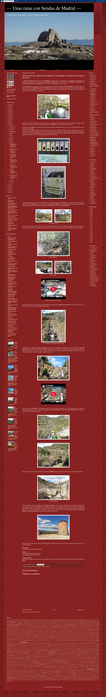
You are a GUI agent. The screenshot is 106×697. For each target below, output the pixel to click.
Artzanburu (76, 622)
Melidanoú (23, 651)
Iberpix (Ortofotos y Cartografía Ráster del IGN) (12, 212)
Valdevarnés (75, 677)
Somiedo (97, 673)
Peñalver (66, 659)
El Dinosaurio (45, 636)
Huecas (56, 643)
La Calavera (67, 645)
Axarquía (17, 623)
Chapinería (83, 631)
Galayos (76, 639)
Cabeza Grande (25, 626)
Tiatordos (67, 674)
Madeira (92, 193)
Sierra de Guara (86, 670)
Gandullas (97, 639)
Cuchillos (81, 634)
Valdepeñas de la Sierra (58, 677)
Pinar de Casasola (29, 662)
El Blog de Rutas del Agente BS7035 (12, 204)
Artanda (69, 622)
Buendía (55, 625)
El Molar (28, 566)
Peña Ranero (36, 659)
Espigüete (78, 638)
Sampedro (67, 667)
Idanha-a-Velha (80, 643)
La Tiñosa (65, 646)
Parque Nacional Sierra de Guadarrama (12, 299)
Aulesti (98, 622)
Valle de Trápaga (31, 678)
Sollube (94, 673)
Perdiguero (95, 659)
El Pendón (93, 636)
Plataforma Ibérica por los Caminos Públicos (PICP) (12, 302)
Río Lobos (20, 666)
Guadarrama (32, 566)
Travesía (92, 284)
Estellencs (94, 638)
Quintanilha (36, 664)
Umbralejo (90, 675)
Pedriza (92, 122)
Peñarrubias (70, 659)
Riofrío (28, 666)
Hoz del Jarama (44, 643)
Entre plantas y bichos (12, 209)
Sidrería (92, 282)
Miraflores (53, 651)
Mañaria (80, 650)
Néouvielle (16, 655)
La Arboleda (54, 645)
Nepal (91, 196)
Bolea (21, 625)
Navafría (84, 654)
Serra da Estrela (13, 670)
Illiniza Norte (86, 643)
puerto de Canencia (67, 663)
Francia (91, 179)
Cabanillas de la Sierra (82, 625)
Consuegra (18, 634)
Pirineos (92, 126)
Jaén (22, 645)
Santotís (56, 669)
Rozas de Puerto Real (20, 667)
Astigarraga (88, 622)
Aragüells (31, 622)
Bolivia (91, 166)
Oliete (64, 655)
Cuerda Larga (9, 635)
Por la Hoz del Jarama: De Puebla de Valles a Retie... (13, 166)
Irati (12, 645)
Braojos (42, 625)
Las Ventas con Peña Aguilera (93, 647)
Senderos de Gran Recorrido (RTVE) (12, 321)
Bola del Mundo (16, 625)
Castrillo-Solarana (39, 630)
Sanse (27, 669)
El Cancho (33, 636)
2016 (9, 122)
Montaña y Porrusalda (12, 218)
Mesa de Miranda (41, 651)
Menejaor (27, 651)
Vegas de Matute (85, 678)
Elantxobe (25, 638)
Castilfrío (23, 630)
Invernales (92, 265)
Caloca (19, 627)
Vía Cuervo (18, 679)
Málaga (46, 650)
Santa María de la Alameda (33, 669)
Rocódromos (93, 276)
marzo (10, 142)
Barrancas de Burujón (64, 623)
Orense (91, 119)
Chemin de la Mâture (89, 631)
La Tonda (69, 646)
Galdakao (80, 639)
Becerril (75, 623)
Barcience (58, 623)
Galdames (84, 639)
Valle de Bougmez (95, 677)
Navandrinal (93, 654)
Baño (55, 623)
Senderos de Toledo (12, 323)
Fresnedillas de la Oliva (44, 639)
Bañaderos (52, 623)
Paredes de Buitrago (43, 656)
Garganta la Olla (35, 640)
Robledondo (83, 666)
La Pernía (53, 646)
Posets (95, 662)
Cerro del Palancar (46, 631)
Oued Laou (14, 656)
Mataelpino (11, 651)
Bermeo (86, 623)
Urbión (91, 153)
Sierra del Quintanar (10, 673)
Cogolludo (28, 632)
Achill (67, 619)
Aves (91, 252)
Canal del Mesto (26, 555)
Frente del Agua (36, 639)
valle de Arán (83, 677)
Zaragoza (92, 154)
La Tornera (73, 646)
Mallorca (92, 110)
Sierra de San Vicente (64, 671)
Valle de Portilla (18, 678)
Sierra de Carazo (68, 670)
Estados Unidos (93, 177)
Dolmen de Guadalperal (85, 635)
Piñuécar (57, 662)
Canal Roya (75, 627)
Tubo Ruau (70, 675)
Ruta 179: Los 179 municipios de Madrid (12, 314)
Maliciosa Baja (58, 650)
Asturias (92, 79)
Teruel (91, 149)
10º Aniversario (93, 247)
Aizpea (74, 619)
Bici (91, 254)
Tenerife (92, 148)
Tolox (76, 674)
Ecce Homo (11, 636)
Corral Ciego (34, 634)
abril (10, 140)
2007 (91, 212)
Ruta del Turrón (93, 278)
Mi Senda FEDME (12, 282)
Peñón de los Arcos (76, 659)
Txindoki (84, 675)
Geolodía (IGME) (11, 266)
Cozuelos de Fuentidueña (58, 634)
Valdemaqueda (38, 677)
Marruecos (92, 195)
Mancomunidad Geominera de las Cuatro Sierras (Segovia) (12, 279)
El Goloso (63, 636)
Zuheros (12, 681)
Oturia (11, 656)
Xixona (66, 679)
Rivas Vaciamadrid (54, 666)
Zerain (94, 679)
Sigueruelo (49, 673)
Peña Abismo (52, 658)
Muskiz (66, 654)
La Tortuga (77, 646)
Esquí (91, 259)
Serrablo (25, 670)
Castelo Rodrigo (18, 630)
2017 (9, 120)
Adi (69, 619)
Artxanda (72, 622)
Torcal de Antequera (86, 674)
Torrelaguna (21, 675)
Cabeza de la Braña (13, 626)
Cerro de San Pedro (39, 631)
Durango (97, 635)
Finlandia (20, 639)
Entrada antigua (80, 609)
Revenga (79, 664)
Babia (23, 623)
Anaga (95, 621)
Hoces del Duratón (54, 642)
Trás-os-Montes (38, 675)
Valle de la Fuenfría (11, 678)
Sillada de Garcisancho (60, 673)
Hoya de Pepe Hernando (14, 643)
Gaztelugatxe (64, 640)
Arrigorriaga (65, 622)
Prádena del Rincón (21, 663)
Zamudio (76, 679)
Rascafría (41, 664)
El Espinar (59, 636)
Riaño (92, 664)
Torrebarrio (9, 675)
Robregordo (93, 666)
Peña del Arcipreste (92, 658)
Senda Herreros (83, 669)
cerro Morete (58, 631)
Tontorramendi (79, 674)
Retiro (77, 664)
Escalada (92, 257)
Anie (23, 622)
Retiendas (73, 664)
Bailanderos (27, 623)
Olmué (71, 655)
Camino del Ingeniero (42, 627)
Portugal (92, 200)
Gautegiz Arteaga (58, 640)
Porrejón (88, 662)
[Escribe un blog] (39, 564)
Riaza (94, 664)
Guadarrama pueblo (32, 642)
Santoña (52, 669)
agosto (10, 133)
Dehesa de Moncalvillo (55, 635)
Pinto (55, 662)
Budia (52, 625)
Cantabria (92, 88)
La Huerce (13, 646)
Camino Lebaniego (49, 627)
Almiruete (40, 621)
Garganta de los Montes (27, 640)
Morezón (41, 654)
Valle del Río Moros (49, 678)
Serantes (8, 670)
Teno (52, 674)
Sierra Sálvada (27, 673)
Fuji (71, 639)
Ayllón (91, 81)
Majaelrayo (39, 650)
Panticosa (37, 656)
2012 (9, 188)
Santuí (59, 669)
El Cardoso (37, 636)
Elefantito (29, 638)
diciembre (11, 126)
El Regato (13, 638)
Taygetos (39, 674)
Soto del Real (16, 674)
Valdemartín (44, 677)
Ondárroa (74, 655)
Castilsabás (34, 630)
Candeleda (97, 627)
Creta (64, 634)
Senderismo (47, 566)
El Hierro (92, 99)
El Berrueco (22, 636)
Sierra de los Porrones (47, 671)
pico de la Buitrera (34, 660)
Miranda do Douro (58, 651)
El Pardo (86, 636)
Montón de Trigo (10, 654)
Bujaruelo (62, 625)
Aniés (25, 622)
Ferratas (92, 260)
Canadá (92, 169)
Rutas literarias (93, 279)
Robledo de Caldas (69, 666)
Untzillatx (94, 675)
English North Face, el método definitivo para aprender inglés (12, 207)
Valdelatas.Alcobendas (27, 677)
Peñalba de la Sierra (61, 659)
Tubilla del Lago (65, 675)
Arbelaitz (48, 622)
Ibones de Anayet (74, 643)
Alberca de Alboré (89, 619)
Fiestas (91, 262)
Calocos (22, 627)
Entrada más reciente (27, 609)
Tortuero (30, 675)
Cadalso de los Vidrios (95, 626)
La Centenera (80, 645)
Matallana (15, 651)
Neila (13, 655)
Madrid (91, 109)
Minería (91, 267)
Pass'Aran (93, 656)
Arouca (54, 622)
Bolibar (24, 625)
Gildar (68, 640)
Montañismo (92, 268)
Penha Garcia (40, 658)
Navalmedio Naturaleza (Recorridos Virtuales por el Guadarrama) (12, 291)
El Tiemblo (18, 638)
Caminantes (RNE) (12, 249)
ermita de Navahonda (50, 638)
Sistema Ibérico (93, 145)
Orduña (86, 655)
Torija (91, 674)
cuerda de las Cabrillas (95, 634)
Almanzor (33, 621)
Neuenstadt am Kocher (25, 655)
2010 (9, 192)
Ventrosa (93, 678)
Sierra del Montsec (95, 671)
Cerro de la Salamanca (30, 631)
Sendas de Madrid (12, 98)
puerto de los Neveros (90, 663)
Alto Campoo (66, 621)
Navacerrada (79, 654)
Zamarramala (72, 679)
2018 (9, 119)
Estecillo (90, 638)
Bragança (39, 625)
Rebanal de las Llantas (67, 664)
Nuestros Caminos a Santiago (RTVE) (12, 294)
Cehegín (72, 630)
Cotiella (41, 634)
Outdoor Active (11, 296)
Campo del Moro (66, 627)
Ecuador (92, 173)
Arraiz (62, 622)
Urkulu (14, 677)
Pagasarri (21, 656)
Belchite (78, 623)
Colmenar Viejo (87, 632)
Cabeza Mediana (43, 626)
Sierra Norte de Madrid (13, 328)
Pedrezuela (18, 658)
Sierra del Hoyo (89, 671)
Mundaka (54, 654)
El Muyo (79, 636)
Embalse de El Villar (35, 638)
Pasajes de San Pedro (79, 656)
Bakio (30, 623)
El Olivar (82, 636)
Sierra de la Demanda (92, 138)
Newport (31, 655)
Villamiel (46, 679)
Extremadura (93, 101)
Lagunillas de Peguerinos (38, 647)
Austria (91, 165)
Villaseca (50, 679)
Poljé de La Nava (76, 662)
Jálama (24, 645)
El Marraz (73, 636)
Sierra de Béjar (93, 132)
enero (10, 182)
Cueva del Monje (28, 635)
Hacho (37, 642)
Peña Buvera (74, 658)
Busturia (76, 625)
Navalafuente (88, 654)
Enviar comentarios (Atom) (33, 612)
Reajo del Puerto (50, 664)
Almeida (37, 621)
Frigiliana (52, 639)
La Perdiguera (49, 646)
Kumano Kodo (41, 645)
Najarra (69, 654)
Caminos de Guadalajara (10, 252)
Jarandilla (30, 645)
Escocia (92, 174)
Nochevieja (92, 270)
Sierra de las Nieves (32, 671)
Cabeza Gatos (19, 626)
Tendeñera (46, 674)
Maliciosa (53, 650)
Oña (77, 655)
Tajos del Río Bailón (30, 674)
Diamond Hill (78, 635)
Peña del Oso (11, 659)
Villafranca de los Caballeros (35, 679)
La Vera (80, 646)
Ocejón (50, 655)
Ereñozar (41, 638)
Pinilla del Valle (51, 662)
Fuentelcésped (62, 639)
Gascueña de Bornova (51, 640)
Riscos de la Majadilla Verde (45, 666)
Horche (98, 642)
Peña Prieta (32, 659)
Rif (12, 666)
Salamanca (92, 127)
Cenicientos (77, 630)
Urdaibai (11, 677)
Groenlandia (93, 184)
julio (10, 135)
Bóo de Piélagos (34, 625)
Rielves (10, 666)
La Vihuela (85, 646)
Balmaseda (48, 623)
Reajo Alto (45, 664)
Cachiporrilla (88, 626)
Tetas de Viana (62, 674)
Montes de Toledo (94, 114)
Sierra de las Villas (39, 671)
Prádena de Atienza (13, 663)
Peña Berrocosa (63, 658)
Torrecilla (17, 675)
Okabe (61, 655)
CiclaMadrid (10, 256)
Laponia (92, 192)
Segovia (92, 129)
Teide (42, 674)
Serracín (28, 670)
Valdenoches (48, 677)
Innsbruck (97, 643)
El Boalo (26, 636)
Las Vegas (86, 647)
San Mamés (91, 667)
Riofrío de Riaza (32, 666)
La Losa (31, 646)
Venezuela (92, 203)
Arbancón (44, 622)
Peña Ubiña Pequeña (49, 659)
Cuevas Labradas (40, 635)
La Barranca (59, 645)
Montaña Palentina (94, 112)
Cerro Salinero (63, 631)
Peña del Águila (85, 658)
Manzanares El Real (75, 650)
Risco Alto (38, 666)
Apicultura (92, 249)
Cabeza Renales (49, 626)
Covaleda (47, 634)
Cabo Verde (92, 168)
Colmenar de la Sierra (73, 632)
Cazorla (59, 630)
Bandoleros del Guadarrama (11, 201)
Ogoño (53, 655)
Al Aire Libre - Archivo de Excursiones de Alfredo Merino (12, 238)
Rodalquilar (14, 667)
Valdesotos (70, 677)
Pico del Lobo (56, 660)
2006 (91, 210)
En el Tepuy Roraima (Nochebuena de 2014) (13, 171)
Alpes (91, 163)
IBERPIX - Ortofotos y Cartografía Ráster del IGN (12, 271)
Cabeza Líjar (37, 626)
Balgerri (40, 623)
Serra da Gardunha (19, 670)
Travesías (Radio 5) (12, 333)
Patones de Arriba (12, 658)
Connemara (13, 634)
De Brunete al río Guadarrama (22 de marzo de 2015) (13, 161)
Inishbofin (93, 643)
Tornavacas (94, 674)
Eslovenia (92, 176)
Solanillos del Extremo (89, 673)
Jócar (35, 645)
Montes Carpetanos (52, 653)
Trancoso (33, 675)
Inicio (54, 609)
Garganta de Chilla (19, 640)
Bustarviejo (72, 625)
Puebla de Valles (53, 663)
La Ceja (76, 645)
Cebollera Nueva (64, 630)
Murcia (91, 116)
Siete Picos (44, 673)
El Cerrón (41, 636)
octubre (11, 129)
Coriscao (29, 634)
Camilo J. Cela (26, 627)
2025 (9, 106)
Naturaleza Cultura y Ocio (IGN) (12, 287)
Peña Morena (22, 659)
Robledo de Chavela (77, 666)
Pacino (18, 656)
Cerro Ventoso (74, 631)
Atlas (95, 622)
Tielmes (70, 674)
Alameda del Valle (79, 619)
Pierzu (18, 662)
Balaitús (33, 623)
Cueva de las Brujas (21, 635)
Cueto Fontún (14, 635)
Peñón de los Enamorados (85, 659)
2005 (91, 208)
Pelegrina (31, 658)
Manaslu (66, 650)
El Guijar (66, 636)
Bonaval (29, 625)
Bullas (65, 625)
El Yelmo (21, 638)
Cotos (44, 634)
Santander (40, 669)
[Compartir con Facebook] (42, 564)
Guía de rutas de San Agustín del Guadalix (32, 549)
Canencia (8, 628)
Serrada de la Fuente (34, 670)
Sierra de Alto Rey (56, 670)
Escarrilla (67, 638)
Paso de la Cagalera (87, 656)
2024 (9, 108)
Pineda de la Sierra (44, 662)
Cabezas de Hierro (57, 626)
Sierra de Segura (93, 135)
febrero (11, 180)
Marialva (83, 650)
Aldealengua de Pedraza (19, 621)
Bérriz (89, 623)
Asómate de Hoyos (82, 622)
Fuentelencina (67, 639)
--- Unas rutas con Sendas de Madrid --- (44, 8)
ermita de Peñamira (57, 638)
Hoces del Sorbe (69, 642)
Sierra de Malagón (56, 671)
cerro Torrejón (68, 631)
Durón (8, 636)
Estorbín (97, 638)
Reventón (83, 664)
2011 (9, 190)
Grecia (91, 182)
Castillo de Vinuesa (28, 630)
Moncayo (82, 651)
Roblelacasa (88, 666)
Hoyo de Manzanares (31, 643)
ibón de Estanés (68, 643)
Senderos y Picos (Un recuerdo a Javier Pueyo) (12, 229)
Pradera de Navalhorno (37, 663)
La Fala (89, 645)
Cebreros (69, 630)
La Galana (93, 645)
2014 (9, 184)
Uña (96, 675)
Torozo (98, 674)
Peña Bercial (57, 658)
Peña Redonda (42, 659)
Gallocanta (90, 639)
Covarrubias (51, 634)
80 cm (9, 236)
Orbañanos (80, 655)
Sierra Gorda (16, 673)
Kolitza (37, 645)
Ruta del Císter (40, 667)
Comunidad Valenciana (95, 632)
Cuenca (92, 96)
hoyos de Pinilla (38, 643)
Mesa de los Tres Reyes (33, 651)
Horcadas (78, 642)
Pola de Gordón (70, 662)
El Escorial (50, 636)
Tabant (25, 674)
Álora (48, 621)
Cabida (62, 626)
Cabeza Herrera (31, 626)
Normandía (41, 655)
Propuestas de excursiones (11, 223)
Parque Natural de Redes (66, 656)
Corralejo (37, 634)
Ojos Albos (58, 655)
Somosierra (9, 674)
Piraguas (92, 273)
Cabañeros (88, 625)
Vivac (63, 679)
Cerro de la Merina (22, 631)
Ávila (91, 156)
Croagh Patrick (67, 634)
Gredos (91, 102)
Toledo (91, 151)
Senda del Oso (77, 669)
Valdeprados (65, 677)
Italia (91, 189)
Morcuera (38, 654)
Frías (49, 639)
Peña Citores (79, 658)
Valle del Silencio (56, 678)
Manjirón (69, 650)
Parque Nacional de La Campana (56, 656)
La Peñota (44, 646)
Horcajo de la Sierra (83, 642)
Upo (98, 675)
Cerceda (86, 630)
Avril (14, 623)
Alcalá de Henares (95, 619)
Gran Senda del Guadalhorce (87, 640)
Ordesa (83, 655)
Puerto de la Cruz (74, 663)
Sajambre (58, 667)
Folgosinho (24, 639)
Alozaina (50, 621)
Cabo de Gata (93, 84)
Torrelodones (25, 675)
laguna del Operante (14, 647)
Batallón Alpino (71, 623)
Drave (95, 635)
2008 (91, 213)
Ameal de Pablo (91, 621)
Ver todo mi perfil (10, 92)
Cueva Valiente (34, 635)
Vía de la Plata (23, 679)
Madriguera (12, 650)
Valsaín (67, 678)
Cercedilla (90, 630)
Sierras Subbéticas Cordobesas (94, 143)
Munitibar (58, 654)
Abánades (61, 619)
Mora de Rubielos (17, 654)
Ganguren (13, 640)
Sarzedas (62, 669)
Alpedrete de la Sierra (57, 621)
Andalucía (92, 78)
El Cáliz (29, 636)
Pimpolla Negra (23, 662)
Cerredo (94, 630)
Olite (69, 655)
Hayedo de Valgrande (43, 642)
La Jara (20, 646)
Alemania (92, 162)
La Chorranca (85, 645)
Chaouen (79, 631)
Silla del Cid (53, 673)
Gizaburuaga (76, 640)
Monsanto (95, 651)
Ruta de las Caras (34, 667)
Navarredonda (9, 655)
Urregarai (17, 677)
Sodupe (83, 673)
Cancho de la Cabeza (85, 627)
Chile (91, 171)
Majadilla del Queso (32, 650)
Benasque (82, 623)
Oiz (55, 655)
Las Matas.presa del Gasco (61, 647)
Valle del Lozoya (43, 678)
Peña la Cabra (17, 659)
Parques (92, 271)
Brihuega (46, 625)
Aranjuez (35, 622)
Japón (91, 190)
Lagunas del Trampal (30, 647)
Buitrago (58, 625)
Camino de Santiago (94, 86)
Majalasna (43, 650)
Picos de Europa (93, 124)
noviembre (11, 128)
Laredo (54, 647)
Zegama (91, 679)
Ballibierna (43, 623)
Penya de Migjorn (46, 658)
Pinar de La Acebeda (37, 662)
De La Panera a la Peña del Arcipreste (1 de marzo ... (13, 177)
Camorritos (55, 627)
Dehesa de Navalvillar (72, 635)
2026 (9, 104)
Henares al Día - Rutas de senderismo (13, 268)
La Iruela (16, 646)
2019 (9, 117)
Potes (98, 662)
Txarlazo (81, 675)
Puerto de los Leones (82, 663)
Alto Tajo (92, 76)
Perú (91, 198)
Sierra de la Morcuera (92, 140)
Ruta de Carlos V (27, 667)
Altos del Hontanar (83, 621)
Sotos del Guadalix (26, 553)
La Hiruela (9, 646)
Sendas (10, 87)
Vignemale (28, 679)
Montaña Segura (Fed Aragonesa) (12, 284)
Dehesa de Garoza (47, 635)
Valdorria (78, 677)
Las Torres (82, 647)
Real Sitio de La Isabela (58, 664)
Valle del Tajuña (62, 678)
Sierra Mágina (93, 130)
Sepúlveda (97, 669)
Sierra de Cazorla (94, 133)
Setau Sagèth (40, 670)
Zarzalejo (88, 679)
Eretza (44, 638)
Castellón (92, 90)
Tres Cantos (48, 675)
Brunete (49, 625)
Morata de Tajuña (23, 654)
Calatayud (8, 627)
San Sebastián (12, 669)
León (91, 107)
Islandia (92, 187)
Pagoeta (24, 656)
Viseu (61, 679)
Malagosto (50, 650)
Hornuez (8, 643)
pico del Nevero (62, 660)
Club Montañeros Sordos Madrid (11, 259)
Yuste (69, 679)
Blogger (60, 687)
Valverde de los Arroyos (76, 678)
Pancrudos (33, 656)
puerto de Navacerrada (14, 664)
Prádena (8, 663)
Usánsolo (20, 677)
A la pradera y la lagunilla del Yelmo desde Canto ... (12, 146)
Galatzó (73, 639)
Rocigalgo (97, 666)
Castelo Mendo (12, 630)
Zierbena (97, 679)
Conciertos (92, 255)
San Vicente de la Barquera (21, 669)
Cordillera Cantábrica (92, 94)
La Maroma (35, 646)
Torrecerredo (13, 675)
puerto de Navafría (22, 664)
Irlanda (91, 185)
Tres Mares (52, 675)
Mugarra (45, 654)
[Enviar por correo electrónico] (37, 564)
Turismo (92, 286)
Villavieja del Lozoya (56, 679)
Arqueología (92, 251)
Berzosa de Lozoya (93, 623)
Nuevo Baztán (46, 655)
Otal (95, 655)
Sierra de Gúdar (92, 670)
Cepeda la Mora (82, 630)
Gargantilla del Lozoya (42, 640)
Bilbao (8, 625)
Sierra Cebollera (49, 670)
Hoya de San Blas (23, 643)
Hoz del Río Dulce (51, 643)
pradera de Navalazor (29, 663)
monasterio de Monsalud (75, 651)
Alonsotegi (44, 621)
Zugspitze (8, 681)
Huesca (59, 643)
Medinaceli (19, 651)
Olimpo (66, 655)
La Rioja (92, 105)
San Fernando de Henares (83, 667)
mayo (10, 138)
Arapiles (38, 622)
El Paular (89, 636)
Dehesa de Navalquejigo (63, 635)
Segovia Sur (10, 316)
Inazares (90, 643)
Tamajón (36, 674)
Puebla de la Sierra (45, 663)
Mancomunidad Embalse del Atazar (12, 275)
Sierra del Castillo (78, 671)
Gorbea (80, 640)
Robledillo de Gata (61, 666)
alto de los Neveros (72, 621)
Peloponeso (35, 658)
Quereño (32, 664)
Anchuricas (9, 622)
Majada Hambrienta (25, 650)
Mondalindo (86, 651)
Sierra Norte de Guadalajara (11, 326)
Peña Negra (27, 659)
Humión (62, 643)
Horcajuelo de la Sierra (92, 642)
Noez (38, 655)
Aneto (17, 622)
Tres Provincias (57, 675)
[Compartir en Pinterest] (43, 564)
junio (10, 137)
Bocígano (11, 625)
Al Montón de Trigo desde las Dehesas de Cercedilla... (13, 151)
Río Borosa (16, 666)
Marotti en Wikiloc (11, 216)
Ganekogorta (9, 640)
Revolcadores (88, 664)
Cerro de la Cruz (15, 631)
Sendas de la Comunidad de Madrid (12, 319)
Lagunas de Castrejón (22, 647)
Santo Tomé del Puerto (47, 669)
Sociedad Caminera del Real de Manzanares (12, 330)
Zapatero (80, 679)
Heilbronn (49, 642)
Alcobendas (12, 621)
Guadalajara (14, 642)
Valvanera (70, 678)
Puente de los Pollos (59, 663)
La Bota (63, 645)
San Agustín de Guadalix (40, 566)
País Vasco (92, 121)
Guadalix (17, 642)
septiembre (11, 131)
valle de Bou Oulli (89, 677)
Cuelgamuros (85, 634)
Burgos (91, 83)
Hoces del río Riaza (61, 642)
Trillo (61, 675)
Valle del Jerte (36, 678)
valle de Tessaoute (24, 678)
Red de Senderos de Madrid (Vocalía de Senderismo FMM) (12, 308)
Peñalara (55, 659)
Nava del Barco (74, 654)
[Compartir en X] (40, 564)
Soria (91, 146)
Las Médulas (68, 647)
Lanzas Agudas (46, 647)
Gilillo (70, 640)
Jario (33, 645)
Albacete (84, 619)
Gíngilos (72, 640)
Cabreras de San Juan (78, 626)
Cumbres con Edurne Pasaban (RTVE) (12, 264)
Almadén (30, 621)
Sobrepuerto (79, 673)
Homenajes (92, 263)
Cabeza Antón (93, 625)
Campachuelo (60, 627)
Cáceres (92, 97)
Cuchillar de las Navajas (75, 634)
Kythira (45, 645)
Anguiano (20, 622)
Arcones (51, 622)
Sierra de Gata (80, 670)
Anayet (98, 621)
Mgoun (46, 651)
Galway (94, 639)
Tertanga (55, 674)
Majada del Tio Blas (17, 650)
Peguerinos (27, 658)
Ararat (41, 622)
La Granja (97, 645)
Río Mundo (24, 666)
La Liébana (28, 646)
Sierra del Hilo (83, 671)
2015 (9, 124)
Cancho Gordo (92, 627)
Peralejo (91, 659)
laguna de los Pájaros (91, 646)
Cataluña (92, 92)
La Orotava (40, 646)
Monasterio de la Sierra (66, 651)
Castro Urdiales (45, 630)
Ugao (88, 675)
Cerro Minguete (53, 631)
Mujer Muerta (49, 654)
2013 (9, 186)
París (48, 656)
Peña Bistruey (68, 658)
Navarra (92, 118)
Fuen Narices (56, 639)
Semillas (73, 669)
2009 (91, 215)
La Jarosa (23, 646)
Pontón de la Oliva (83, 662)
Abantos (64, 619)
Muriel (64, 654)
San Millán (95, 667)
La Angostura (49, 645)
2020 (9, 115)
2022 (9, 111)
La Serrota (61, 646)
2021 (9, 113)
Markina (86, 650)
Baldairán (36, 623)
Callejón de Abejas (14, 627)
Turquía (92, 201)
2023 (9, 110)
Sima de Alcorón (67, 673)
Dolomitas (92, 635)
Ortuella (92, 655)
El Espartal (55, 636)
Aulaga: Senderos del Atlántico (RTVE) (12, 247)
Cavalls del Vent (55, 630)
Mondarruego (90, 651)
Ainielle (71, 619)
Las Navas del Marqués (75, 647)
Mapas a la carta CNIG (13, 215)
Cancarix (78, 627)
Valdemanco (33, 677)
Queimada (92, 274)
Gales (91, 181)
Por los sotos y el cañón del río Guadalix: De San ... (12, 156)
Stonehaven (21, 674)
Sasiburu (66, 669)
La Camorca (72, 645)
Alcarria (92, 75)
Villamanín (43, 679)
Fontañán (28, 639)
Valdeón (52, 677)
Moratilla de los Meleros (31, 654)
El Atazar (18, 636)
